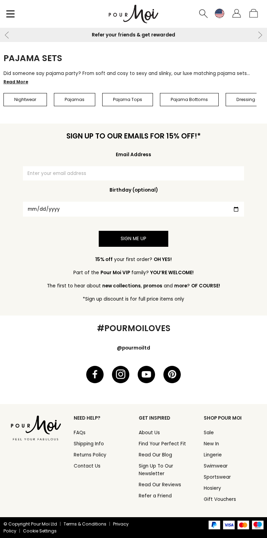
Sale (209, 432)
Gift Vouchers (220, 499)
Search (204, 14)
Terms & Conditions (85, 524)
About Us (149, 432)
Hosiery (212, 488)
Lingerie (213, 455)
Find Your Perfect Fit (162, 443)
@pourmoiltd (133, 348)
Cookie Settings (40, 531)
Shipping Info (89, 443)
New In (211, 443)
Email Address (133, 154)
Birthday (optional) (134, 190)
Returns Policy (90, 455)
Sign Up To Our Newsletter (156, 470)
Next (260, 35)
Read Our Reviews (160, 484)
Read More (15, 82)
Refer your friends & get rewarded (133, 35)
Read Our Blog (155, 455)
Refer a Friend (155, 496)
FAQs (80, 432)
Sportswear (217, 477)
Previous (6, 35)
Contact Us (87, 466)
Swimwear (216, 466)
